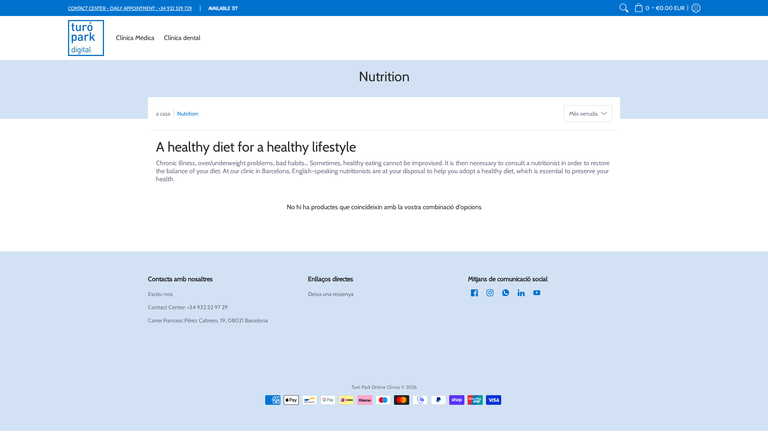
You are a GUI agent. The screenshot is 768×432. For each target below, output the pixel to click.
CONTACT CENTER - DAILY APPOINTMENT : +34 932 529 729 (130, 8)
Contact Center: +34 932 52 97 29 (188, 307)
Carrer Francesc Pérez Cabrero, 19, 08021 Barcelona (208, 320)
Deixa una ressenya (331, 294)
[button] (659, 8)
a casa (163, 113)
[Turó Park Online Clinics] (86, 38)
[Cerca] (624, 8)
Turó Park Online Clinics (376, 387)
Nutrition (187, 113)
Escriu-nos (160, 294)
